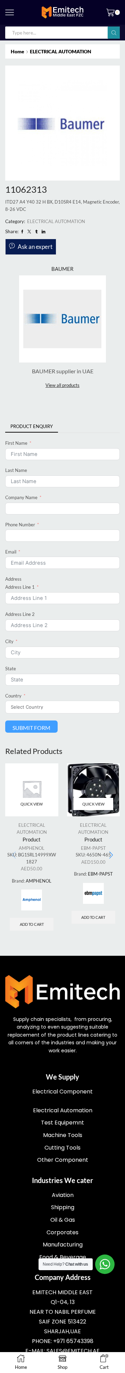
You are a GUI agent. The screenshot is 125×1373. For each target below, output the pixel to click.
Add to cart (32, 924)
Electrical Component (62, 1092)
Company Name (21, 497)
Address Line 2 (20, 614)
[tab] (31, 426)
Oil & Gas (62, 1220)
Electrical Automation (62, 1110)
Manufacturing (63, 1245)
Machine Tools (62, 1135)
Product (32, 839)
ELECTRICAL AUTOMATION (60, 51)
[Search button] (114, 32)
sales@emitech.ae (73, 1351)
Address (13, 579)
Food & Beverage (62, 1257)
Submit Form (31, 727)
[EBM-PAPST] (93, 893)
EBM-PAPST (93, 848)
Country (13, 696)
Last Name (16, 470)
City (9, 641)
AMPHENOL (31, 848)
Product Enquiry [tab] (31, 426)
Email (10, 552)
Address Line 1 (20, 587)
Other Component (62, 1160)
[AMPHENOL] (31, 900)
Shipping (62, 1207)
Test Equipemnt (62, 1123)
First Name (16, 443)
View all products (62, 385)
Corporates (62, 1232)
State (10, 668)
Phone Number (20, 524)
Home (17, 51)
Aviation (63, 1195)
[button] (111, 855)
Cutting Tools (62, 1148)
